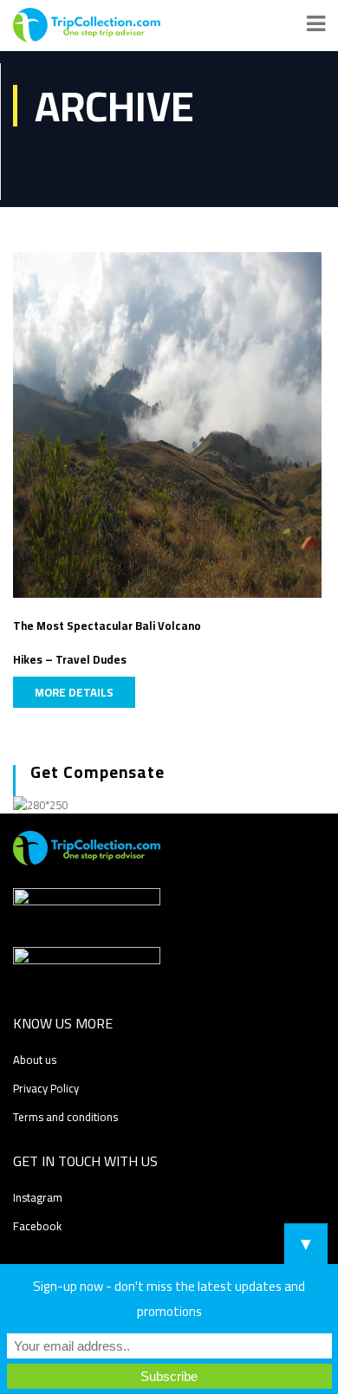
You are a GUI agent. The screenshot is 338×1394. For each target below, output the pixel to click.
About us (34, 1059)
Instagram (37, 1197)
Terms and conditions (65, 1116)
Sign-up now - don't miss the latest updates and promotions (169, 1299)
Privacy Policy (46, 1088)
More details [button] (74, 692)
